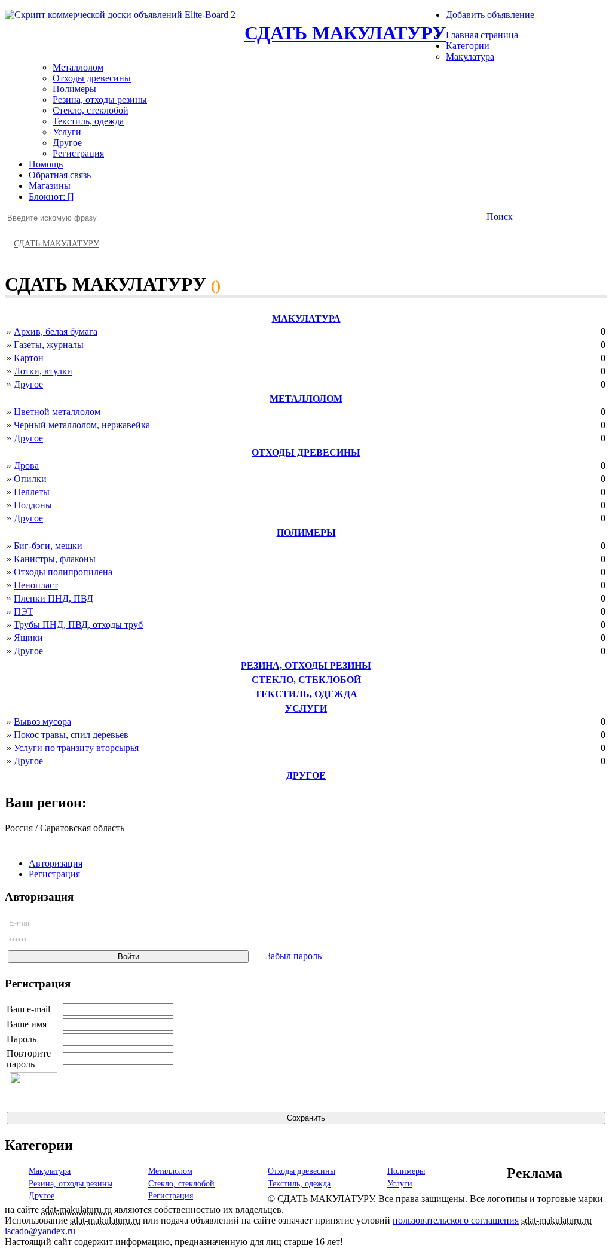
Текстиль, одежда (88, 121)
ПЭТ (23, 611)
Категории (467, 46)
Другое (67, 143)
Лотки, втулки (43, 371)
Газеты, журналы (49, 345)
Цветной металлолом (57, 412)
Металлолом (78, 67)
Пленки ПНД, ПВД (53, 598)
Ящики (28, 638)
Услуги (67, 132)
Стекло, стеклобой (90, 110)
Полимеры (74, 89)
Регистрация (78, 153)
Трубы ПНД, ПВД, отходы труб (78, 625)
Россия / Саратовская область (64, 828)
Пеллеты (32, 492)
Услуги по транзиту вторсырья (76, 748)
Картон (29, 358)
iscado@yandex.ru (40, 1231)
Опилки (30, 479)
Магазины (50, 186)
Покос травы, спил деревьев (71, 735)
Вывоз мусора (42, 721)
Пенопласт (36, 585)
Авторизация (55, 863)
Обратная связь (60, 175)
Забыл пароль (294, 956)
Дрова (26, 465)
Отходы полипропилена (63, 572)
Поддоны (33, 505)
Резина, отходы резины (100, 99)
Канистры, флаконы (55, 559)
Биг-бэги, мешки (48, 546)
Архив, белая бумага (55, 332)
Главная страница (482, 35)
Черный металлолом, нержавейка (82, 425)
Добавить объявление (490, 15)
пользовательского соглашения (456, 1220)
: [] (51, 196)
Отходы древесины (92, 78)
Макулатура (470, 56)
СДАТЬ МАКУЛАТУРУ (345, 33)
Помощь (46, 164)
